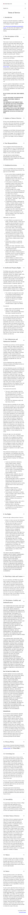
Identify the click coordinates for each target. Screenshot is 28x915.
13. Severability (8, 799)
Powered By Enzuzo (22, 912)
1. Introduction (7, 17)
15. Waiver (6, 855)
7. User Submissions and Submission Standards (10, 340)
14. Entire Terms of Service (11, 816)
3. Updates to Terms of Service (12, 118)
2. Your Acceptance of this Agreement (11, 37)
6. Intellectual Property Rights (12, 268)
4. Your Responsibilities (10, 143)
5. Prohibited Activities (10, 165)
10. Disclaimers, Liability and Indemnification (12, 601)
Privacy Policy (6, 66)
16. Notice (6, 871)
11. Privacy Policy (8, 742)
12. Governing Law (9, 753)
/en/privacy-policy (7, 748)
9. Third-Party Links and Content (13, 576)
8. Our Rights (7, 514)
